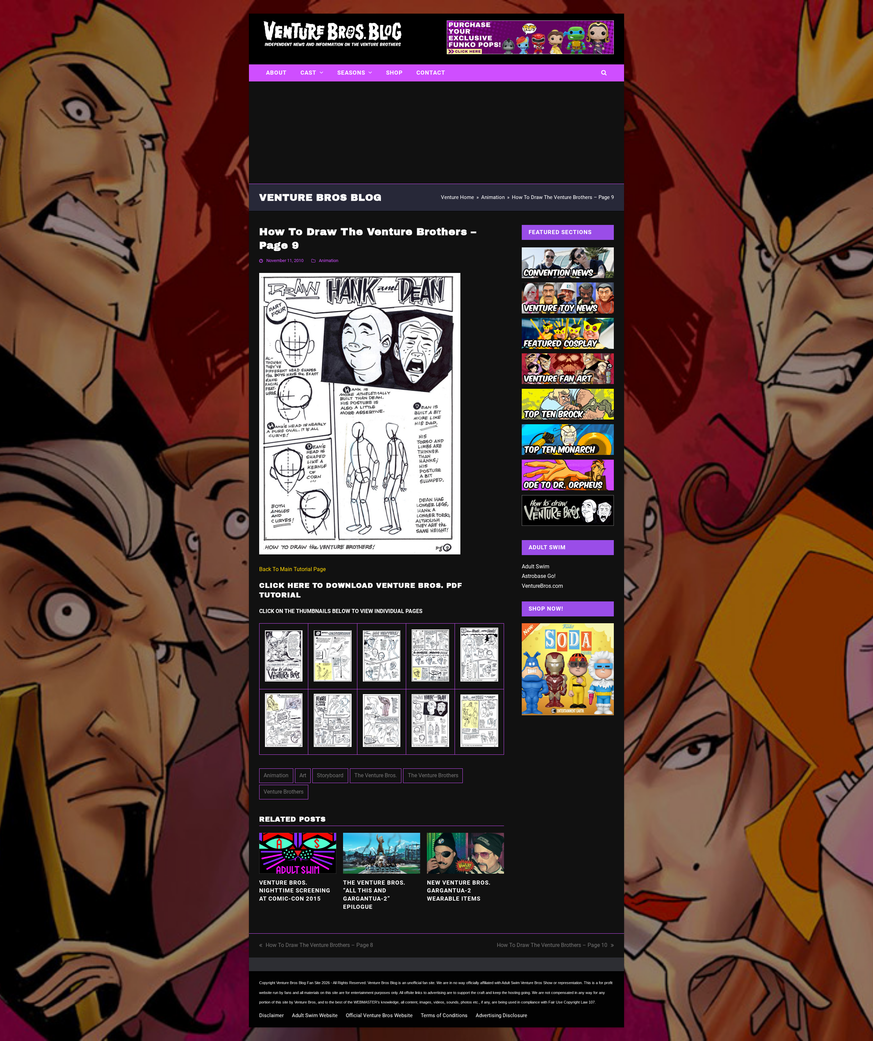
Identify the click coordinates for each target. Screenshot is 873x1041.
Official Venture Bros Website (379, 1015)
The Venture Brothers (433, 775)
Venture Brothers (284, 792)
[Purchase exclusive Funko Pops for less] (530, 52)
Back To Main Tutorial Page (292, 569)
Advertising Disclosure (501, 1015)
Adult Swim (535, 566)
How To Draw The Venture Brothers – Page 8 (316, 946)
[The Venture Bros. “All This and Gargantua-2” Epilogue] (381, 852)
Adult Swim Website (315, 1015)
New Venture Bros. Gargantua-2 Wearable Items (459, 890)
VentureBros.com (542, 586)
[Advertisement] (436, 132)
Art (302, 775)
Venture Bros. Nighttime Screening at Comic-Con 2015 (294, 890)
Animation (328, 260)
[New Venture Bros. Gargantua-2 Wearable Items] (465, 852)
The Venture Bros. (375, 775)
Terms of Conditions (444, 1015)
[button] (604, 72)
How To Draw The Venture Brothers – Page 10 (552, 946)
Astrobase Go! (539, 576)
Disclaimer (271, 1015)
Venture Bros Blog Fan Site (298, 983)
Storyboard (330, 775)
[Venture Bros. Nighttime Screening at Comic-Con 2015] (297, 852)
